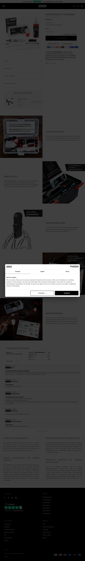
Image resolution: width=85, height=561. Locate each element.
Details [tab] (43, 271)
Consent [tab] (17, 271)
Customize (41, 293)
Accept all (67, 293)
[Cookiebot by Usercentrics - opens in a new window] (71, 266)
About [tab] (67, 271)
